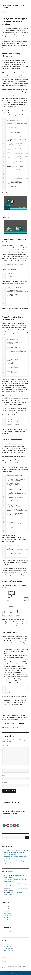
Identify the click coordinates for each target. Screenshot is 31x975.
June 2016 (6, 907)
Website (4, 782)
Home (4, 957)
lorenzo (7, 727)
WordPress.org (8, 950)
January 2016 (8, 917)
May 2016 (6, 909)
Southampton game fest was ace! (14, 852)
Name (4, 768)
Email (4, 775)
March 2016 (7, 913)
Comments (8, 948)
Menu (4, 11)
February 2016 (8, 915)
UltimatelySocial (15, 974)
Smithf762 (7, 879)
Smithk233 (7, 875)
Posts (4, 961)
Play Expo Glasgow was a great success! (16, 850)
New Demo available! (10, 854)
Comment (5, 745)
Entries (7, 946)
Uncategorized (8, 932)
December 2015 (8, 919)
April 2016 (7, 911)
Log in (6, 944)
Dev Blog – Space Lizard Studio (10, 966)
